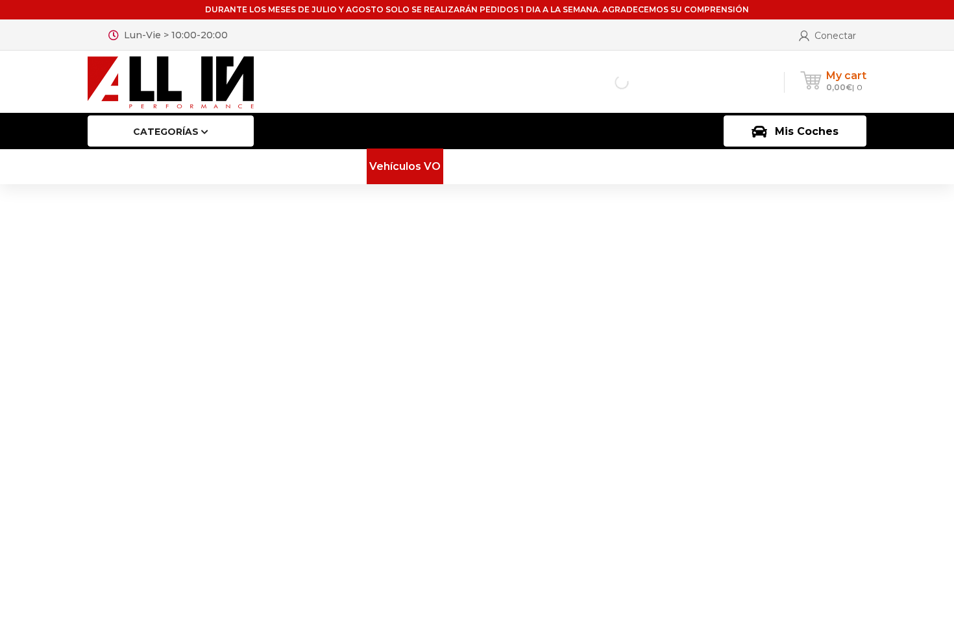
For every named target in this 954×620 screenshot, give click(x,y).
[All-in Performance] (171, 81)
